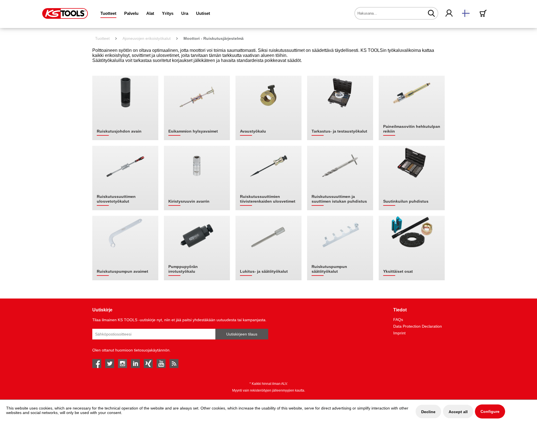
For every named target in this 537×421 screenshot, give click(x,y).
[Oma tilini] (449, 13)
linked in (135, 363)
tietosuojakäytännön (151, 350)
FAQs (398, 319)
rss (173, 363)
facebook (96, 363)
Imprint (399, 333)
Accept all (458, 412)
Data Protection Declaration (417, 326)
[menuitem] (108, 13)
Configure (490, 411)
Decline (428, 412)
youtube (161, 363)
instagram (122, 363)
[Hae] (431, 13)
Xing (148, 363)
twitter (109, 363)
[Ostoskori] (484, 13)
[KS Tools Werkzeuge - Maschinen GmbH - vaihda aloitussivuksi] (65, 13)
